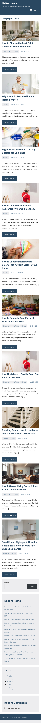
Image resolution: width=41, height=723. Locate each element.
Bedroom (6, 326)
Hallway (5, 438)
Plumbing (10, 681)
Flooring (10, 679)
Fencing (9, 687)
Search (6, 583)
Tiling (9, 684)
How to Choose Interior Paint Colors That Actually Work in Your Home (19, 265)
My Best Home (9, 3)
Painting (15, 51)
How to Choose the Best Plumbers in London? (20, 619)
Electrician (10, 690)
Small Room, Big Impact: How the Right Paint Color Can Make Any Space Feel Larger (19, 545)
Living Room (7, 51)
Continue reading (9, 69)
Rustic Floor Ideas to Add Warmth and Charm (19, 636)
